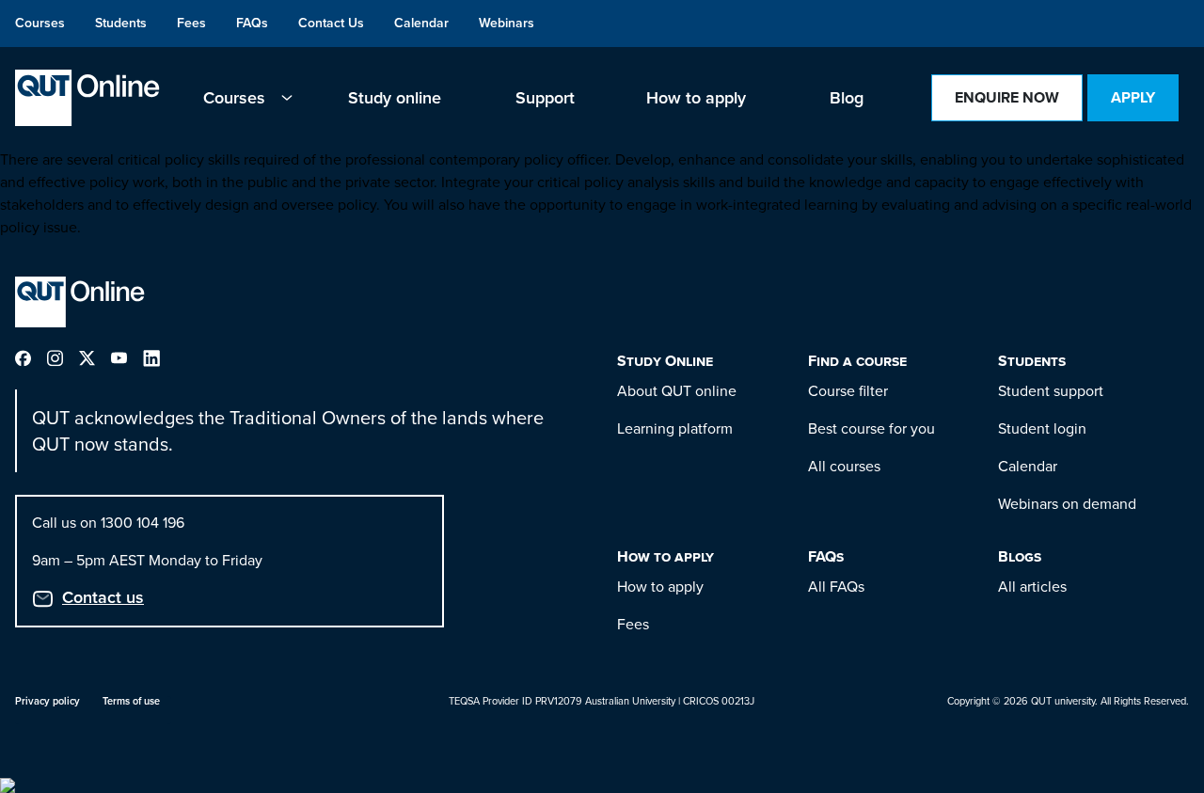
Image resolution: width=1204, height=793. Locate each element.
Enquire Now (1007, 97)
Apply (1133, 97)
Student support (1050, 391)
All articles (1032, 586)
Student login (1042, 428)
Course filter (848, 391)
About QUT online (677, 391)
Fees (633, 624)
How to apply (660, 586)
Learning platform (675, 428)
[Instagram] (63, 357)
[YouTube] (127, 357)
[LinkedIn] (159, 357)
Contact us (103, 597)
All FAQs (836, 586)
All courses (844, 466)
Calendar (1027, 466)
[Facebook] (31, 357)
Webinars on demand (1067, 504)
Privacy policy (47, 700)
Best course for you (871, 428)
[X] (95, 357)
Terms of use (131, 700)
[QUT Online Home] (87, 98)
